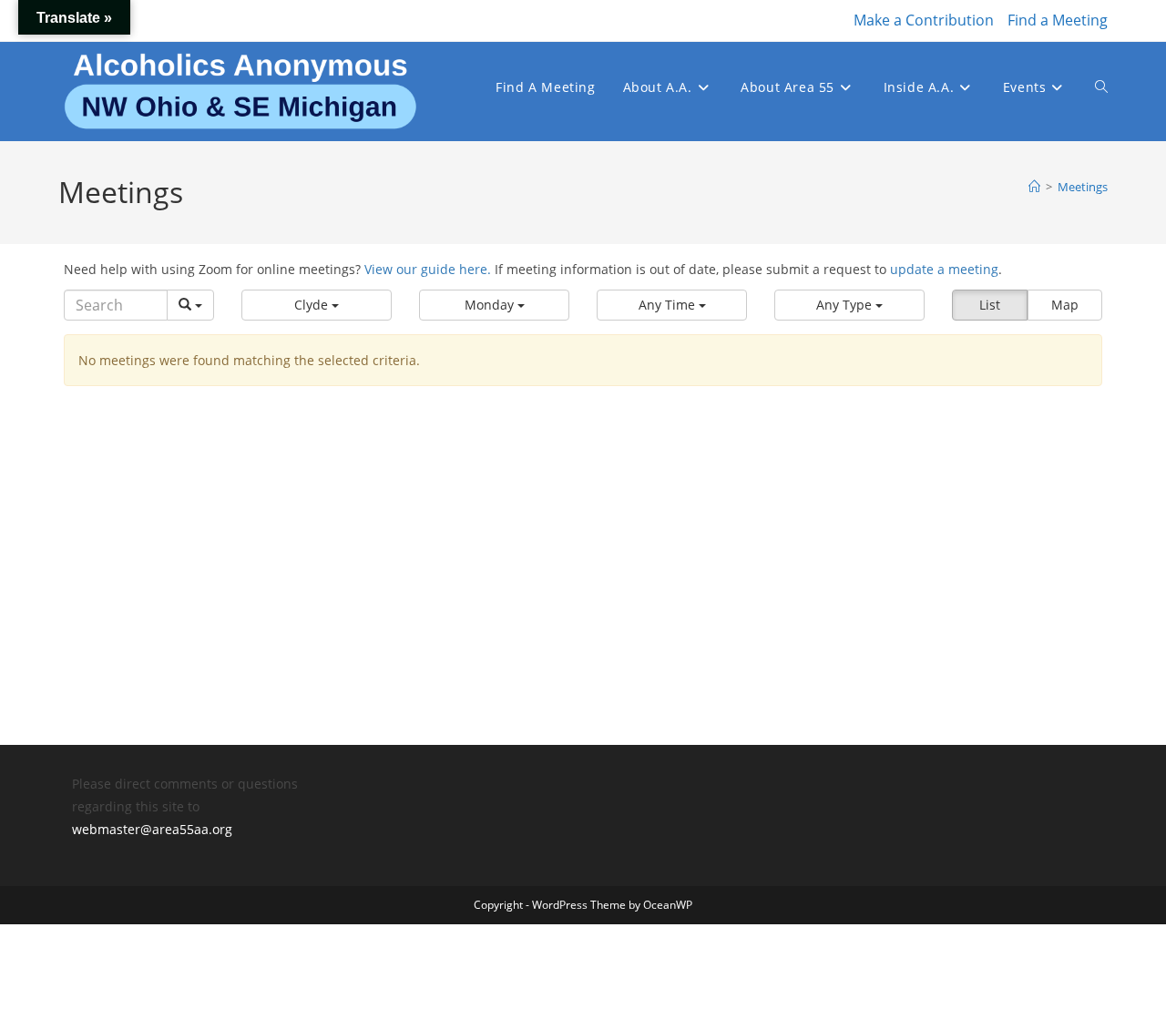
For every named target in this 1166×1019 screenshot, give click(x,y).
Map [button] (1065, 304)
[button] (316, 305)
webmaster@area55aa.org (152, 829)
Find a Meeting (1057, 20)
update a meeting (944, 269)
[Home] (1034, 186)
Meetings (1083, 186)
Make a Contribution (924, 20)
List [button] (989, 304)
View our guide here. (427, 269)
